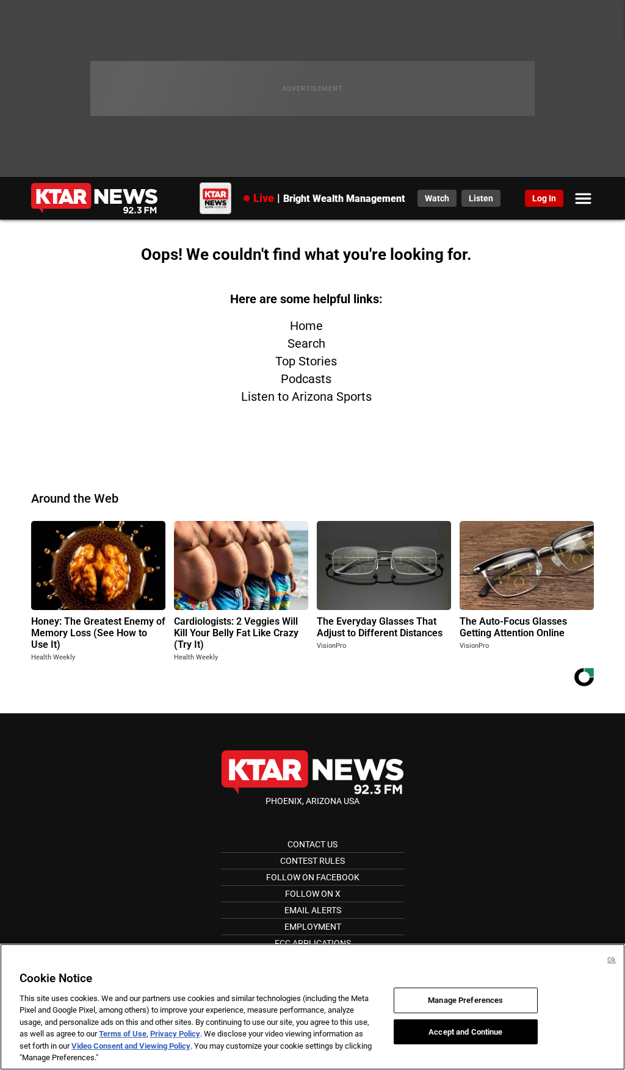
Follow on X (313, 894)
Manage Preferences (465, 1000)
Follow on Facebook (312, 877)
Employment (312, 927)
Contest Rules (312, 861)
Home (306, 325)
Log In (544, 198)
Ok (611, 960)
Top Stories (306, 361)
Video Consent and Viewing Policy (130, 1045)
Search (306, 343)
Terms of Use (122, 1033)
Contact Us (312, 844)
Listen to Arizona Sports (306, 396)
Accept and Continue (465, 1031)
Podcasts (306, 379)
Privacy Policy (175, 1033)
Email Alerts (312, 910)
